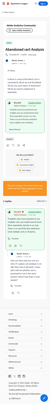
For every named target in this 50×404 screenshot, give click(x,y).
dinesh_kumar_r (18, 60)
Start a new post (28, 188)
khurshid (17, 103)
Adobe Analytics (9, 12)
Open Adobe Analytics (21, 30)
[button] (14, 54)
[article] (25, 229)
